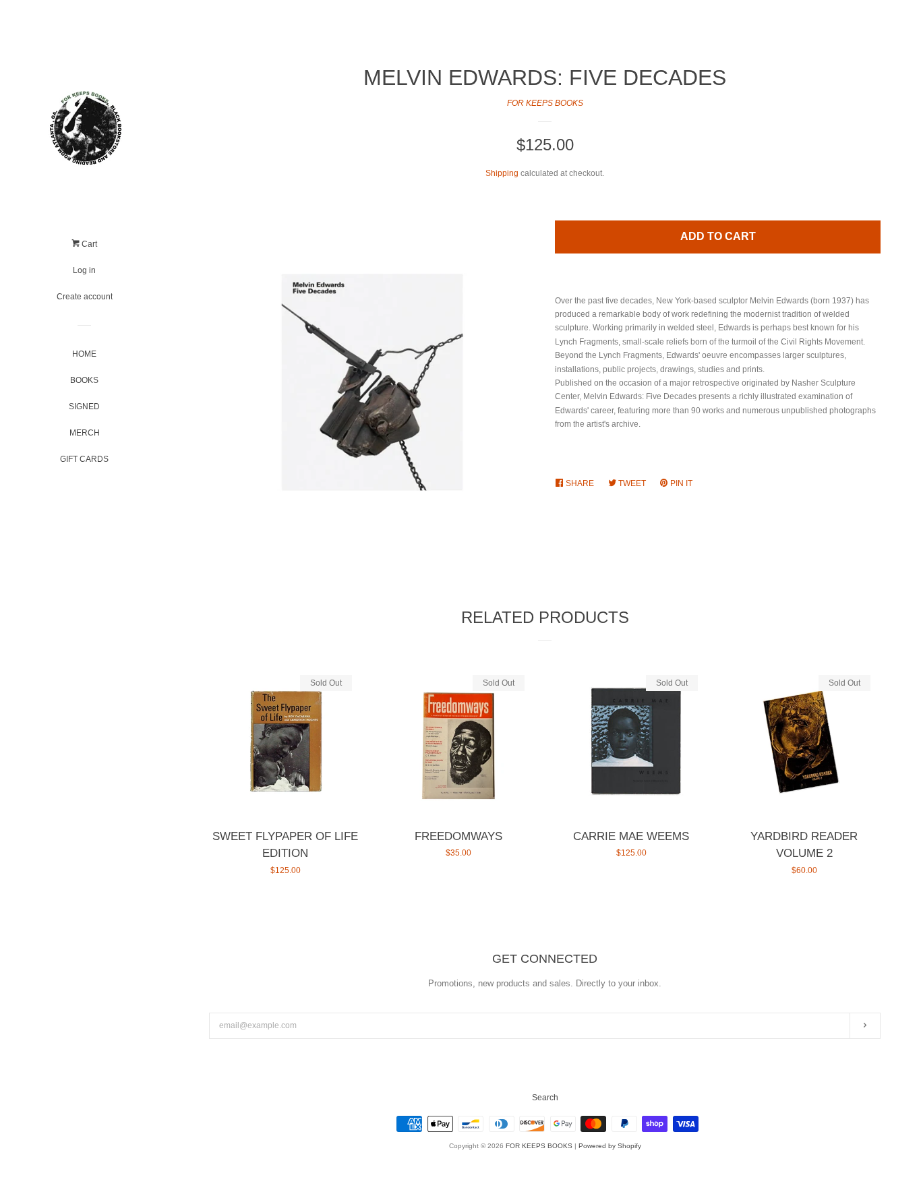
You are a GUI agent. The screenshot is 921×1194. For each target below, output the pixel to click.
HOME (84, 354)
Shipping (501, 173)
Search (545, 1097)
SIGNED (84, 406)
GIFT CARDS (84, 459)
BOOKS (84, 380)
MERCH (84, 433)
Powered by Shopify (609, 1146)
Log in (84, 270)
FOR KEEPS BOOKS (545, 103)
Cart (88, 244)
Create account (85, 296)
